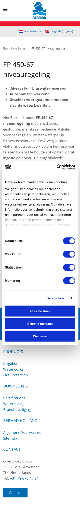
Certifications (14, 397)
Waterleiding (13, 403)
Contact (15, 492)
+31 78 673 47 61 (24, 478)
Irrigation (10, 363)
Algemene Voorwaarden (23, 432)
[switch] (69, 254)
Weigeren (40, 336)
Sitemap (10, 438)
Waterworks (13, 369)
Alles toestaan (40, 311)
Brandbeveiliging (17, 409)
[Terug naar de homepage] (40, 10)
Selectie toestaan (40, 323)
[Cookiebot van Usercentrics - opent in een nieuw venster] (57, 167)
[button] (5, 10)
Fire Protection (15, 374)
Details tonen (56, 298)
